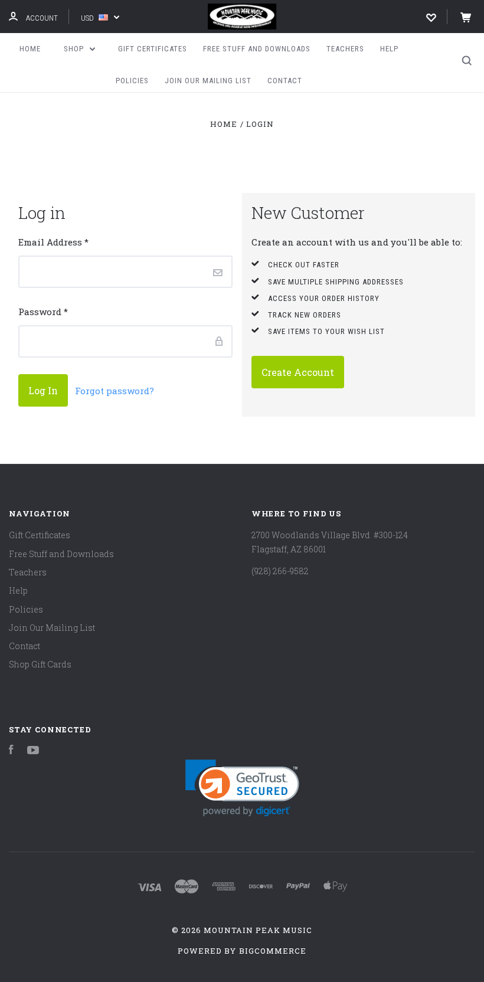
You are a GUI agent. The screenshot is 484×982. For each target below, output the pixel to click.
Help (389, 48)
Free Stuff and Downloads (256, 48)
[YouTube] (33, 751)
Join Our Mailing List (208, 80)
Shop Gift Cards (40, 664)
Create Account (297, 372)
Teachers (345, 48)
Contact (284, 80)
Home (30, 48)
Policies (132, 80)
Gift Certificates (152, 48)
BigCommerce (272, 950)
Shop (75, 48)
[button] (242, 788)
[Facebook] (11, 751)
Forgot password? (114, 391)
